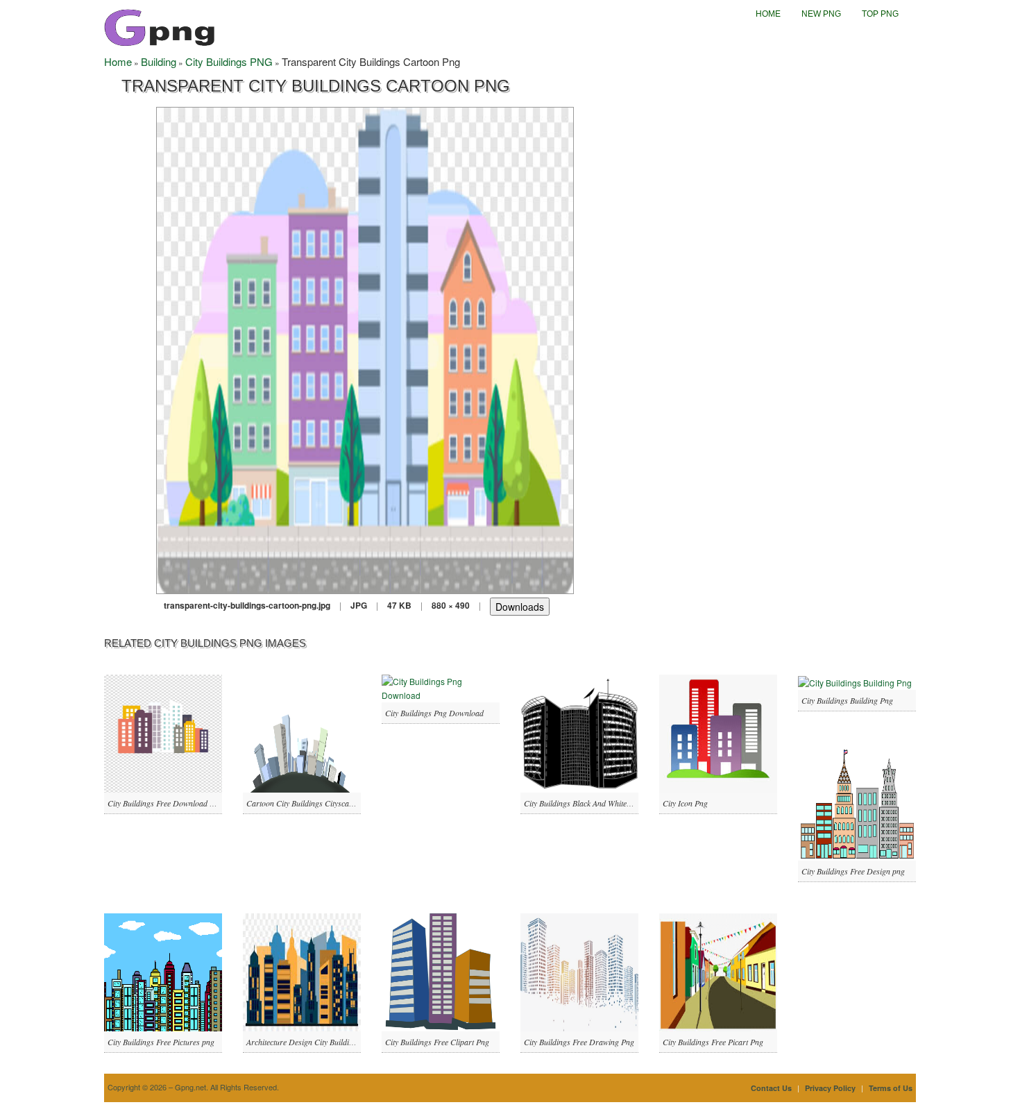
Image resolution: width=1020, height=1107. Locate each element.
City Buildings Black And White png (582, 803)
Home (768, 14)
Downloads (519, 607)
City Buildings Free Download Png (165, 803)
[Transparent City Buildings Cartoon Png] (365, 349)
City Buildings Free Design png (853, 871)
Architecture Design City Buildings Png (311, 1041)
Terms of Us (890, 1088)
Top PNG (880, 14)
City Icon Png (685, 803)
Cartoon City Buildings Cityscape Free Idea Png (325, 803)
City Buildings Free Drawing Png (579, 1041)
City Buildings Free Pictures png (161, 1041)
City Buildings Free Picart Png (713, 1041)
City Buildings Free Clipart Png (437, 1041)
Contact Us (771, 1088)
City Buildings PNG (229, 61)
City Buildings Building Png (847, 700)
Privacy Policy (830, 1088)
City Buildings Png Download (434, 712)
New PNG (821, 14)
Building (158, 61)
